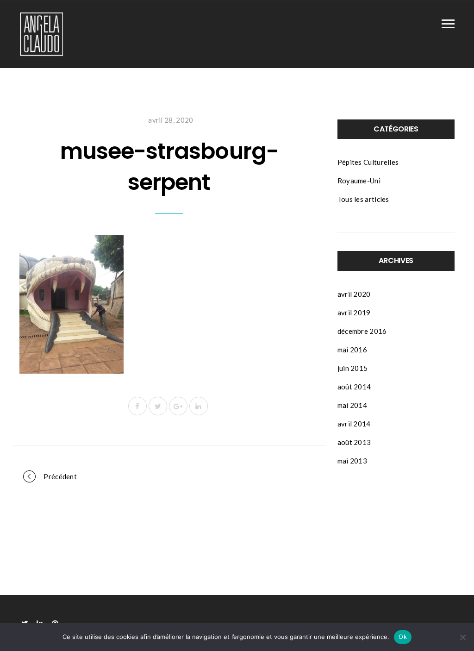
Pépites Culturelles (368, 162)
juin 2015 (352, 368)
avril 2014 (354, 423)
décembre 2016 (362, 331)
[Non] (462, 637)
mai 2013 (352, 461)
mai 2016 (352, 349)
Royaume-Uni (358, 180)
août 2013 (354, 442)
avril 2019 (354, 312)
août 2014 (354, 386)
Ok (403, 636)
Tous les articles (363, 199)
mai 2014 (352, 405)
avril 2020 (354, 294)
